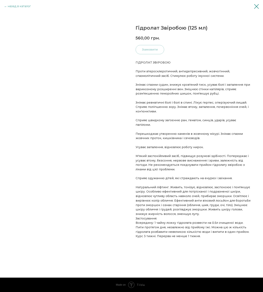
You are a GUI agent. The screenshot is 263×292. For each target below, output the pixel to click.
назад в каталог (19, 6)
